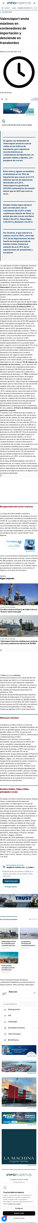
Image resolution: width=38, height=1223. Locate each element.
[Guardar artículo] (2, 99)
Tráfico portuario (18, 985)
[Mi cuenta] (34, 3)
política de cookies (14, 1204)
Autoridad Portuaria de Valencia (16, 980)
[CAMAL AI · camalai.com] (30, 867)
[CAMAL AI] (14, 8)
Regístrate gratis (11, 881)
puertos (9, 985)
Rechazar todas (19, 1218)
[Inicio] (19, 3)
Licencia (34, 99)
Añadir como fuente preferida (19, 122)
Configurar (19, 1208)
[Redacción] (4, 993)
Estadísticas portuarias (19, 982)
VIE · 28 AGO (5, 8)
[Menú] (3, 3)
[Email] (34, 993)
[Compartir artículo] (6, 99)
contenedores (5, 982)
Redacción (4, 52)
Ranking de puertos (25, 8)
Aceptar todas (19, 1213)
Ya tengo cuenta (10, 887)
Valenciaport (29, 985)
